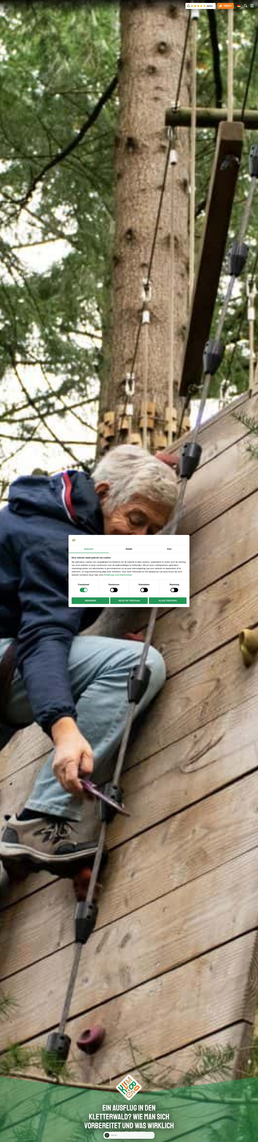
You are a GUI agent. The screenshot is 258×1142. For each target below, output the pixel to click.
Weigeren (90, 600)
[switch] (114, 590)
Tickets (227, 5)
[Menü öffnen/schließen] (252, 7)
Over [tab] (169, 549)
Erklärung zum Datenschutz (118, 575)
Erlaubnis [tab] (88, 549)
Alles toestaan (168, 600)
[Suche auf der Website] (245, 5)
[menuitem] (239, 5)
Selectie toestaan (129, 600)
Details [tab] (129, 549)
